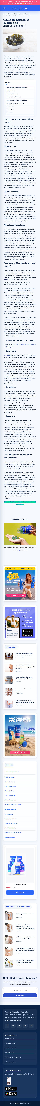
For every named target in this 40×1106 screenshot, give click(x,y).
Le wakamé (11, 109)
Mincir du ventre (10, 782)
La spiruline (11, 106)
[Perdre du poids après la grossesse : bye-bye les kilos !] (9, 704)
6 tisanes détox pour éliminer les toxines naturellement (25, 961)
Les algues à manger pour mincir (15, 103)
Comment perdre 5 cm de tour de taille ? (25, 914)
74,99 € (8, 887)
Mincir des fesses (10, 800)
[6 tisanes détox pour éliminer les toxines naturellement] (9, 964)
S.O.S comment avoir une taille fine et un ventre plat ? (25, 937)
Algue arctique (12, 91)
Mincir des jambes (10, 795)
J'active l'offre (28, 3)
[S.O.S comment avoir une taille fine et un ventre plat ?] (9, 940)
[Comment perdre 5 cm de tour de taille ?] (9, 916)
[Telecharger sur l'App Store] (20, 1089)
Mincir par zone (9, 777)
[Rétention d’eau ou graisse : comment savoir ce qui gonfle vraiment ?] (9, 668)
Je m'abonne (20, 995)
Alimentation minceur (11, 823)
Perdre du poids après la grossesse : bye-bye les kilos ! (25, 701)
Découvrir (20, 892)
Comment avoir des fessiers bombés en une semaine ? (24, 654)
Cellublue (16, 1103)
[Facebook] (7, 1026)
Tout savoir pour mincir (12, 772)
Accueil (5, 14)
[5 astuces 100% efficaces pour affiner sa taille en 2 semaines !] (9, 952)
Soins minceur (9, 814)
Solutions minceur (19, 14)
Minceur (10, 14)
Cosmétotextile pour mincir (13, 832)
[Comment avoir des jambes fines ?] (9, 692)
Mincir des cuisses (10, 786)
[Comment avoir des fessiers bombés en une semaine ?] (9, 656)
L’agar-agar (11, 112)
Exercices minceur (10, 828)
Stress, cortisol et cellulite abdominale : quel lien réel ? (25, 678)
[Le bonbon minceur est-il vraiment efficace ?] (20, 534)
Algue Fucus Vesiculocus (14, 96)
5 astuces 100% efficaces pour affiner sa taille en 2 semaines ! (25, 949)
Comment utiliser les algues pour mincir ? (17, 100)
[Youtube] (31, 1026)
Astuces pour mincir (11, 819)
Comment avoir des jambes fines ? (24, 689)
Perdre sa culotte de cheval (13, 804)
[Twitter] (13, 1026)
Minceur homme (10, 837)
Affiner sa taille (9, 1052)
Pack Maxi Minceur (20, 884)
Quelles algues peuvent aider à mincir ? (17, 87)
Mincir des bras (9, 791)
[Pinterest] (25, 1026)
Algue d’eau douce (13, 93)
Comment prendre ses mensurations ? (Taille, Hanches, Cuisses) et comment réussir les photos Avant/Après (25, 926)
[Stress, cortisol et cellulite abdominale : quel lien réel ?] (9, 680)
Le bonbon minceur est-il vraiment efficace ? (20, 547)
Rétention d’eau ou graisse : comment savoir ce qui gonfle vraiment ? (25, 666)
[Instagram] (19, 1026)
